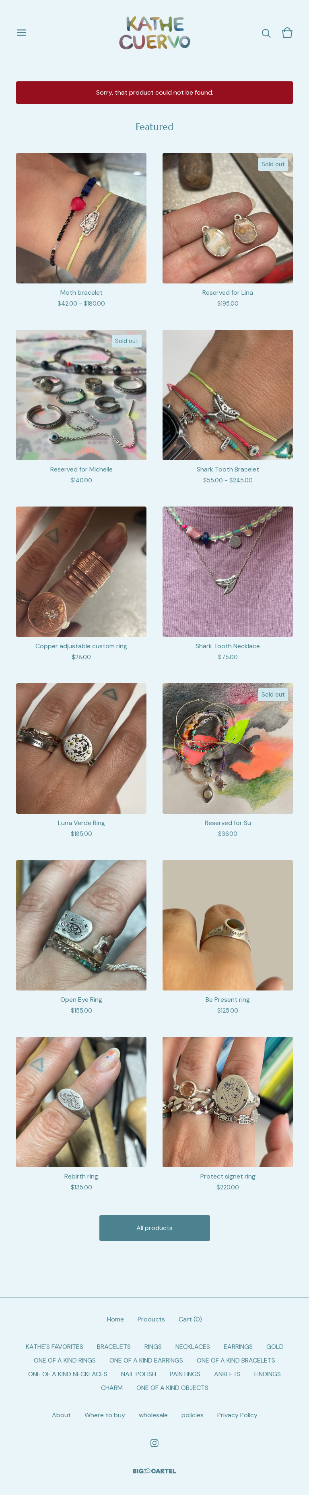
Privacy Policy (237, 1415)
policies (192, 1415)
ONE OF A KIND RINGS (65, 1360)
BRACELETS (114, 1346)
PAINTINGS (185, 1374)
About (61, 1415)
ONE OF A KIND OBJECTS (172, 1387)
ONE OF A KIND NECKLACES (67, 1374)
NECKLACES (192, 1346)
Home (115, 1319)
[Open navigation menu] (21, 32)
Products (151, 1319)
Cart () (190, 1319)
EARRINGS (238, 1346)
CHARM (112, 1387)
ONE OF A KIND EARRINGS (146, 1360)
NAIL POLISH (138, 1374)
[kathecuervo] (154, 32)
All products (154, 1228)
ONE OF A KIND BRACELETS (236, 1360)
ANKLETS (227, 1374)
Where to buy (104, 1415)
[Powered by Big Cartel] (154, 1471)
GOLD (275, 1346)
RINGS (153, 1346)
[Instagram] (154, 1443)
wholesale (153, 1415)
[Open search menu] (266, 32)
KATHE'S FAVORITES (54, 1346)
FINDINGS (267, 1374)
